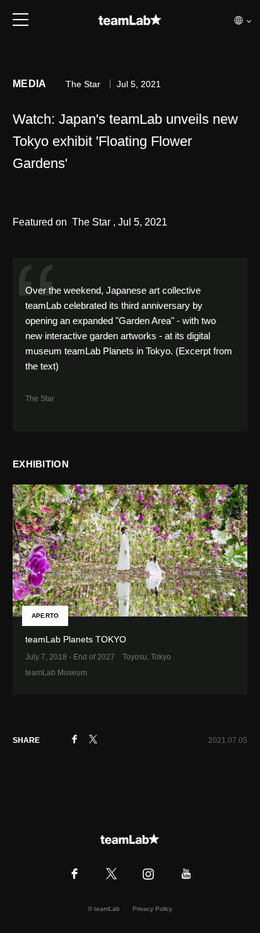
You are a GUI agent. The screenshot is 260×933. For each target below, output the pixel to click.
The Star (39, 398)
